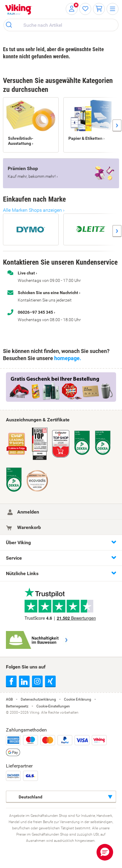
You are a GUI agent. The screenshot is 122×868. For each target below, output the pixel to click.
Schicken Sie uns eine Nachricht (48, 292)
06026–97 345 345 (35, 312)
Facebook (11, 681)
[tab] (61, 542)
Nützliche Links (22, 573)
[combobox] (61, 25)
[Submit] (11, 25)
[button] (105, 852)
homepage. (67, 358)
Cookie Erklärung (77, 699)
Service (14, 558)
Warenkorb (28, 527)
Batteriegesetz (17, 706)
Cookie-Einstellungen (53, 706)
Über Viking (18, 542)
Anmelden (27, 512)
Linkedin (24, 681)
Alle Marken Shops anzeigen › (34, 210)
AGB (9, 699)
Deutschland (30, 797)
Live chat (26, 273)
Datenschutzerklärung (38, 699)
